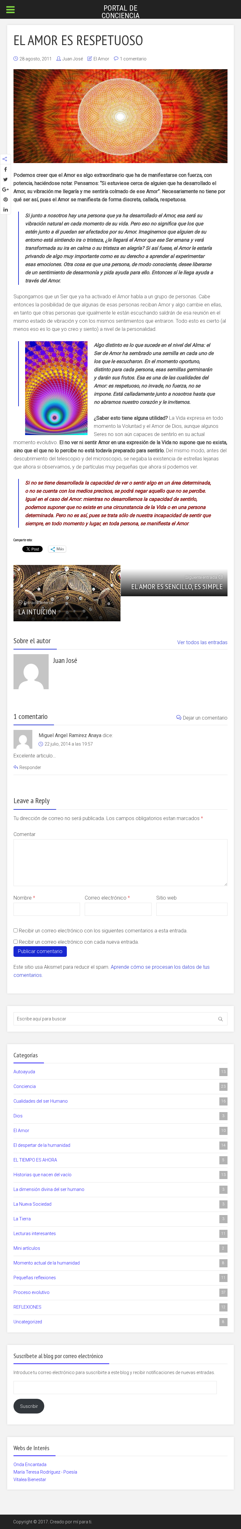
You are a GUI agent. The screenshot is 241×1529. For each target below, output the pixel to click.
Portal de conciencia (121, 12)
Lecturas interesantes (119, 1233)
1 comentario (133, 58)
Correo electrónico (107, 898)
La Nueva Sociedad (118, 1204)
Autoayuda (119, 1071)
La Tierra (118, 1218)
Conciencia (119, 1086)
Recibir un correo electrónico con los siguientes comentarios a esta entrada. (103, 931)
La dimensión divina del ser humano (118, 1189)
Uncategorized (118, 1321)
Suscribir (29, 1406)
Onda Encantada (29, 1464)
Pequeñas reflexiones (119, 1277)
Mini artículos (118, 1248)
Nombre (24, 898)
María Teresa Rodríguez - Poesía (45, 1472)
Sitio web (166, 898)
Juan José (72, 58)
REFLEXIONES (119, 1307)
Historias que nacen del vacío (119, 1174)
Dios (118, 1115)
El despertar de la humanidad (119, 1145)
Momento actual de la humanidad (118, 1262)
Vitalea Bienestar (29, 1479)
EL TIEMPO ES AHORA (118, 1159)
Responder (30, 767)
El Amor (101, 58)
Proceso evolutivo (119, 1292)
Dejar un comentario (205, 718)
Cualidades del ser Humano (119, 1101)
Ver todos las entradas (202, 642)
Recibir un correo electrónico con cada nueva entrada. (79, 942)
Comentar (24, 834)
